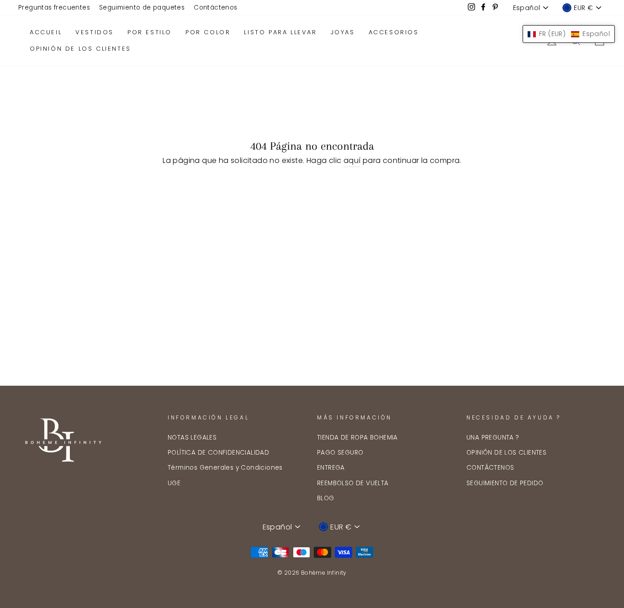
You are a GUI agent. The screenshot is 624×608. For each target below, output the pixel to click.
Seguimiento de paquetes (142, 7)
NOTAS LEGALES (192, 437)
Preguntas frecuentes (54, 7)
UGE (174, 483)
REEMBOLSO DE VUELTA (353, 483)
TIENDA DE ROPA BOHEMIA (357, 437)
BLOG (325, 498)
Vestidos (94, 32)
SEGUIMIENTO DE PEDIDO (504, 483)
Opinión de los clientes (80, 48)
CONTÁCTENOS (490, 467)
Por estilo (149, 32)
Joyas (343, 32)
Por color (207, 32)
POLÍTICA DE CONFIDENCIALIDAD (218, 452)
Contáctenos (215, 7)
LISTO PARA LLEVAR (280, 32)
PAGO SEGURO (340, 452)
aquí (352, 160)
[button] (568, 34)
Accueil (46, 32)
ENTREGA (331, 467)
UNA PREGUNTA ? (492, 437)
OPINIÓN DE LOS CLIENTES (506, 452)
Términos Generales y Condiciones (225, 467)
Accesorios (394, 32)
